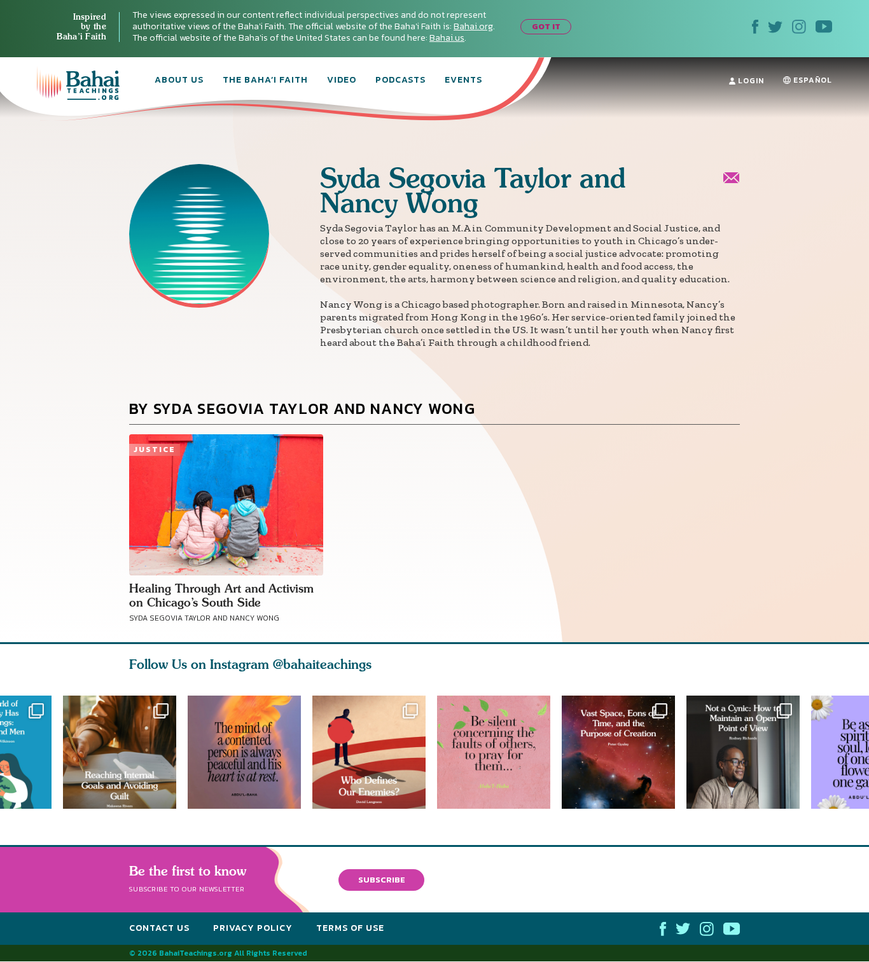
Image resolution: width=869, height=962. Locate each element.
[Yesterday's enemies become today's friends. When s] (374, 752)
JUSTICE (155, 449)
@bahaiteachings (322, 664)
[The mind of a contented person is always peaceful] (244, 752)
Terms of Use (350, 928)
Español (811, 80)
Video (341, 80)
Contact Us (159, 928)
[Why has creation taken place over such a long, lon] (624, 752)
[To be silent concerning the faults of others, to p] (499, 752)
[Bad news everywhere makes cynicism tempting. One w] (748, 752)
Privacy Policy (253, 928)
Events (463, 80)
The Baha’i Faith (265, 80)
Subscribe (381, 880)
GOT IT (546, 26)
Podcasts (400, 80)
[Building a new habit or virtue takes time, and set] (119, 752)
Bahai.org (473, 26)
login (749, 80)
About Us (179, 80)
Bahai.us (446, 38)
